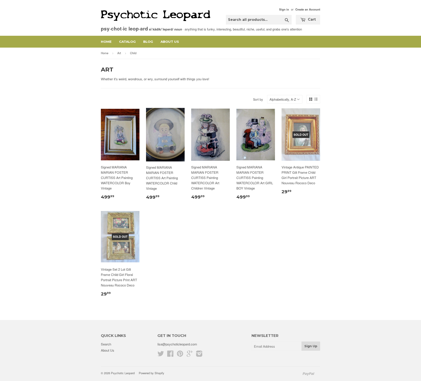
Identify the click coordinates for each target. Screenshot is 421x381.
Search (106, 344)
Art (119, 53)
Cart (311, 19)
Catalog (127, 41)
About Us (170, 41)
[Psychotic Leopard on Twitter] (160, 354)
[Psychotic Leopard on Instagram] (199, 354)
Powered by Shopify (151, 373)
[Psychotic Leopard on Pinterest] (180, 354)
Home (106, 41)
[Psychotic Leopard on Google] (189, 354)
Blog (148, 41)
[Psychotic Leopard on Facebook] (170, 354)
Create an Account (307, 9)
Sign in (284, 9)
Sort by (258, 99)
